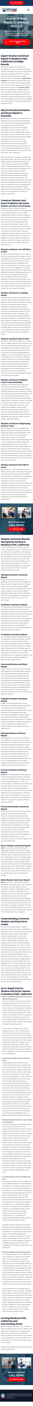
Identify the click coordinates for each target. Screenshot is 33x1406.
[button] (28, 9)
